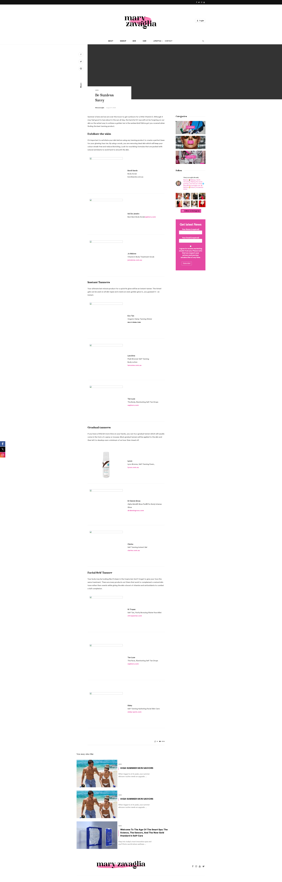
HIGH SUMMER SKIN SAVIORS (136, 768)
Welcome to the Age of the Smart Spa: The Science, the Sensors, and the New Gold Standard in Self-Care (144, 833)
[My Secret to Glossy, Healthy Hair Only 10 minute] (194, 204)
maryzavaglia (99, 107)
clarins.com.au (134, 550)
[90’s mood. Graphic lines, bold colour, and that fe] (202, 204)
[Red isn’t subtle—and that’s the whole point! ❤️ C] (202, 196)
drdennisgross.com (136, 510)
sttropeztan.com (135, 616)
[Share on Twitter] (81, 61)
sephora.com (150, 217)
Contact (168, 41)
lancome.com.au (134, 365)
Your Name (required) (190, 229)
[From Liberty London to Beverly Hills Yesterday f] (186, 196)
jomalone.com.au (135, 260)
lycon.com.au (133, 467)
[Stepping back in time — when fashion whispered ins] (186, 204)
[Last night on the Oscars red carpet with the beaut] (179, 204)
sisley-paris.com (134, 712)
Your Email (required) (190, 238)
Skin (96, 90)
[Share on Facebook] (81, 54)
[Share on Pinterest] (81, 69)
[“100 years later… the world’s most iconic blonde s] (179, 196)
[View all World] (190, 127)
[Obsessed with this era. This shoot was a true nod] (194, 196)
